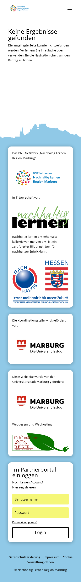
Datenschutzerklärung (24, 557)
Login (40, 532)
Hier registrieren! (24, 487)
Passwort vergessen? (24, 522)
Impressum (51, 557)
